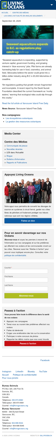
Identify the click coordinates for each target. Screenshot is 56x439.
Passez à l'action (28, 343)
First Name (8, 276)
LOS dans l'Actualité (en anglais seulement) (23, 15)
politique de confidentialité (15, 255)
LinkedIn (19, 371)
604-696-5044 (17, 422)
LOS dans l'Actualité (15, 152)
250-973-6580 (17, 400)
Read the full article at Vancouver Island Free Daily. (25, 103)
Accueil (5, 12)
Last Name (8, 285)
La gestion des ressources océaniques (23, 121)
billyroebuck (46, 435)
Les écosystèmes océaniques (19, 118)
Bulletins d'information (16, 159)
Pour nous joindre (10, 377)
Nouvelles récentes (15, 149)
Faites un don (28, 220)
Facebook (45, 360)
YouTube (43, 371)
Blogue (9, 155)
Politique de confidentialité (25, 374)
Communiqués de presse (17, 145)
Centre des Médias (20, 12)
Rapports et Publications (17, 162)
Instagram (6, 371)
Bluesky (31, 371)
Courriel (8, 267)
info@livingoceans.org (19, 405)
